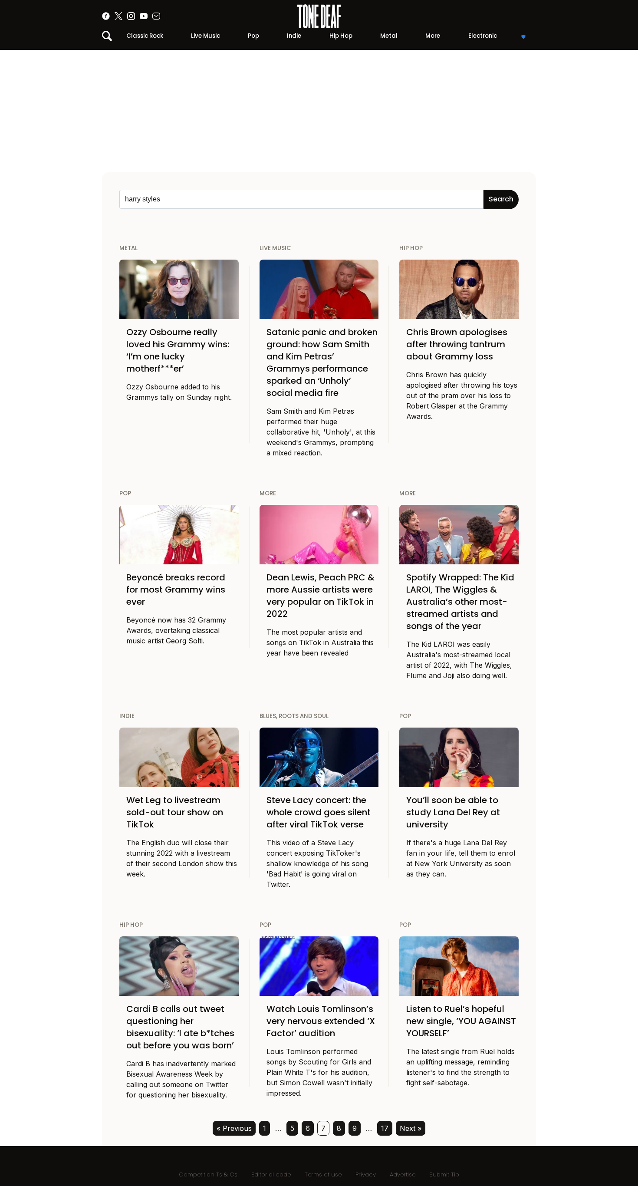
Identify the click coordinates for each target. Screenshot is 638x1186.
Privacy (365, 1174)
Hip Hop (340, 36)
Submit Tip (444, 1174)
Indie (294, 36)
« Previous (234, 1128)
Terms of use (323, 1174)
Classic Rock (144, 36)
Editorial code (271, 1174)
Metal (389, 36)
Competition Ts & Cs (208, 1174)
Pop (253, 36)
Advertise (402, 1174)
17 (384, 1128)
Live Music (205, 36)
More (432, 36)
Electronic (482, 36)
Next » (410, 1128)
